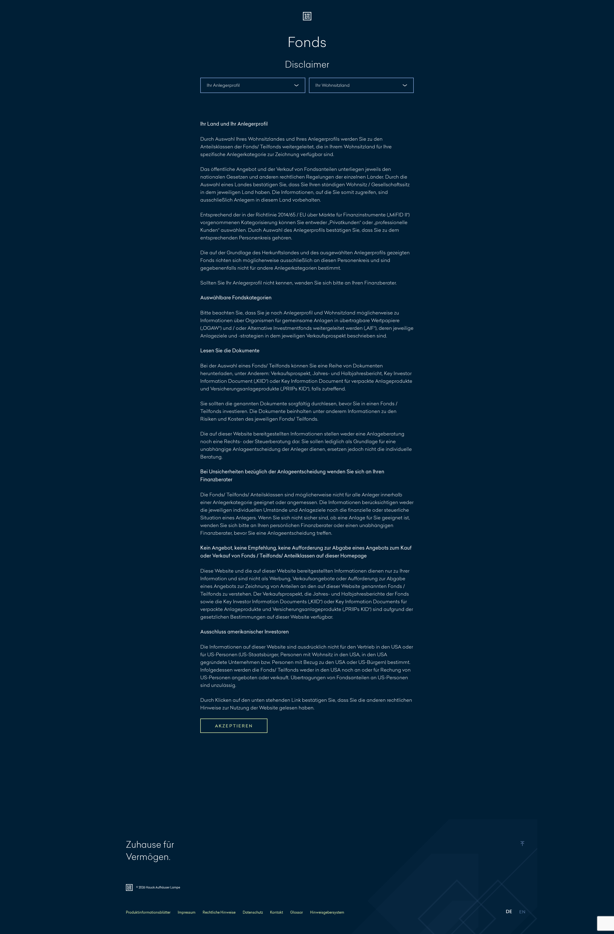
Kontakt (276, 912)
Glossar (296, 912)
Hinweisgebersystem (327, 912)
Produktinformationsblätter (148, 912)
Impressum (186, 912)
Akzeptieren (234, 726)
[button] (511, 844)
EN (522, 912)
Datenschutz (253, 912)
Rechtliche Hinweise (219, 912)
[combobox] (253, 85)
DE (509, 912)
